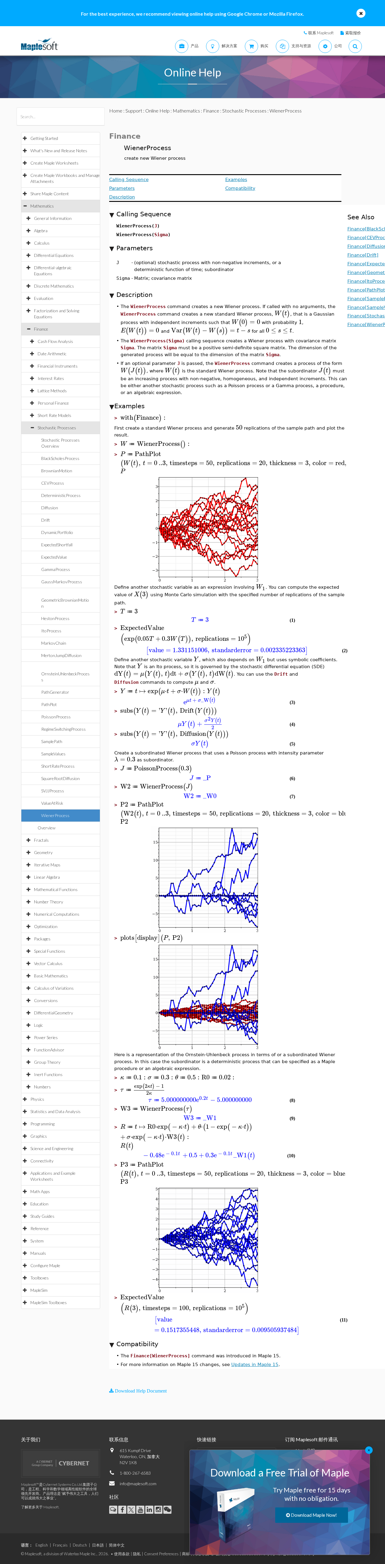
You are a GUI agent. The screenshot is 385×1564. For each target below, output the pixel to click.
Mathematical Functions (56, 889)
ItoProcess (51, 630)
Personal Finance (53, 403)
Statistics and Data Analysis (55, 1111)
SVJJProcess (52, 790)
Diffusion (49, 507)
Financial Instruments (58, 366)
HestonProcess (55, 618)
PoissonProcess (56, 716)
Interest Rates (51, 378)
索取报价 (353, 32)
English (41, 1545)
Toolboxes (39, 1277)
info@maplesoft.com (138, 1483)
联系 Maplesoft (321, 32)
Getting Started (44, 138)
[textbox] (282, 313)
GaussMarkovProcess (61, 581)
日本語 (98, 1545)
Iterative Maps (47, 864)
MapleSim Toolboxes (48, 1302)
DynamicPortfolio (57, 532)
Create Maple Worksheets (54, 162)
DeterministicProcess (61, 495)
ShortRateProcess (58, 766)
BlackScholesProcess (60, 458)
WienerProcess (55, 815)
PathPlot (49, 704)
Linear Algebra (47, 877)
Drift (45, 520)
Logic (38, 1025)
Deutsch (80, 1545)
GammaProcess (55, 569)
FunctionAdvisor (49, 1049)
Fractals (41, 840)
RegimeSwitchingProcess (63, 729)
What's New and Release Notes (58, 150)
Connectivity (42, 1160)
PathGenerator (55, 692)
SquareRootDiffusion (60, 778)
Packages (42, 938)
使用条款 (122, 1553)
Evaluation (43, 298)
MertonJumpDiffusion (61, 655)
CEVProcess (52, 483)
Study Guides (42, 1216)
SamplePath (51, 741)
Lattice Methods (52, 390)
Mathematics (42, 205)
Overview (46, 827)
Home (115, 110)
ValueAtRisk (52, 803)
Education (39, 1203)
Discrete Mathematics (54, 285)
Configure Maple (45, 1265)
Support (133, 110)
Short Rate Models (54, 415)
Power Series (46, 1037)
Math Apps (40, 1191)
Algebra (41, 230)
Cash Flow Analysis (55, 341)
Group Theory (47, 1062)
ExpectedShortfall (56, 544)
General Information (53, 218)
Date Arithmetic (52, 353)
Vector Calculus (48, 963)
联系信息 (118, 1439)
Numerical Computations (56, 914)
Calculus (42, 242)
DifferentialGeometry (53, 1012)
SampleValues (53, 753)
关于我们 (30, 1439)
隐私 (137, 1553)
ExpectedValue (54, 557)
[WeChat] (167, 1510)
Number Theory (48, 901)
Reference (39, 1228)
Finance (41, 329)
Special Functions (49, 951)
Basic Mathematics (51, 975)
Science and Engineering (51, 1148)
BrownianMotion (56, 470)
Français (60, 1545)
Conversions (46, 1000)
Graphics (38, 1136)
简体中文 (117, 1545)
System (37, 1240)
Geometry (43, 852)
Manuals (38, 1253)
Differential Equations (54, 255)
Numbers (42, 1086)
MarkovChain (53, 643)
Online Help (157, 110)
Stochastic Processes (57, 427)
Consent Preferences (161, 1553)
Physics (37, 1099)
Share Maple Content (49, 193)
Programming (42, 1123)
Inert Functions (48, 1074)
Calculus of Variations (54, 988)
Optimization (45, 926)
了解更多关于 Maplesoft (40, 1507)
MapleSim (39, 1290)
